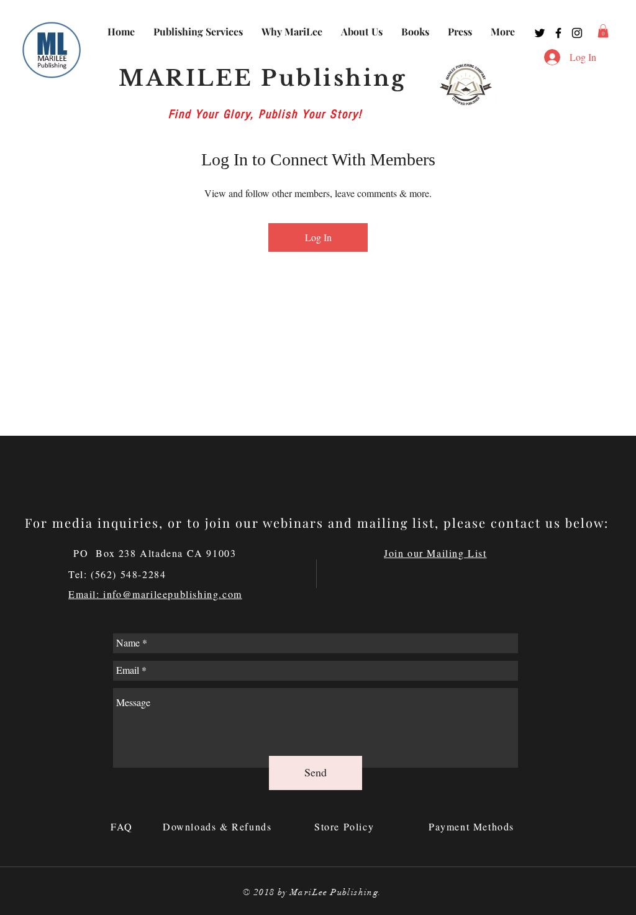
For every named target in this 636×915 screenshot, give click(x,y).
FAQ (124, 826)
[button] (603, 31)
